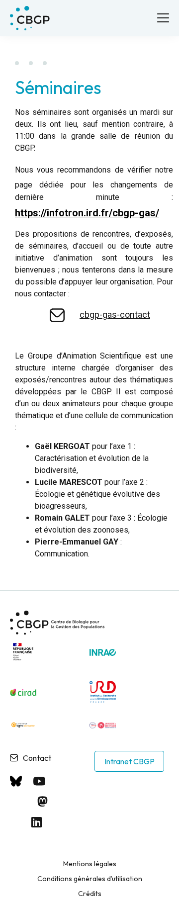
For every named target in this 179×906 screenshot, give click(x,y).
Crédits (89, 893)
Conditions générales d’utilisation (89, 878)
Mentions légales (89, 863)
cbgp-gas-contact (115, 314)
